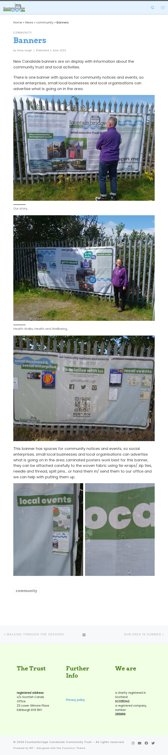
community (44, 22)
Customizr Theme (73, 748)
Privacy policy (75, 700)
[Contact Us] (139, 743)
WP (31, 748)
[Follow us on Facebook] (146, 743)
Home (17, 22)
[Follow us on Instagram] (133, 743)
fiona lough (24, 50)
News (29, 22)
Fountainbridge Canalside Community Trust (58, 742)
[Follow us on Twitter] (153, 743)
